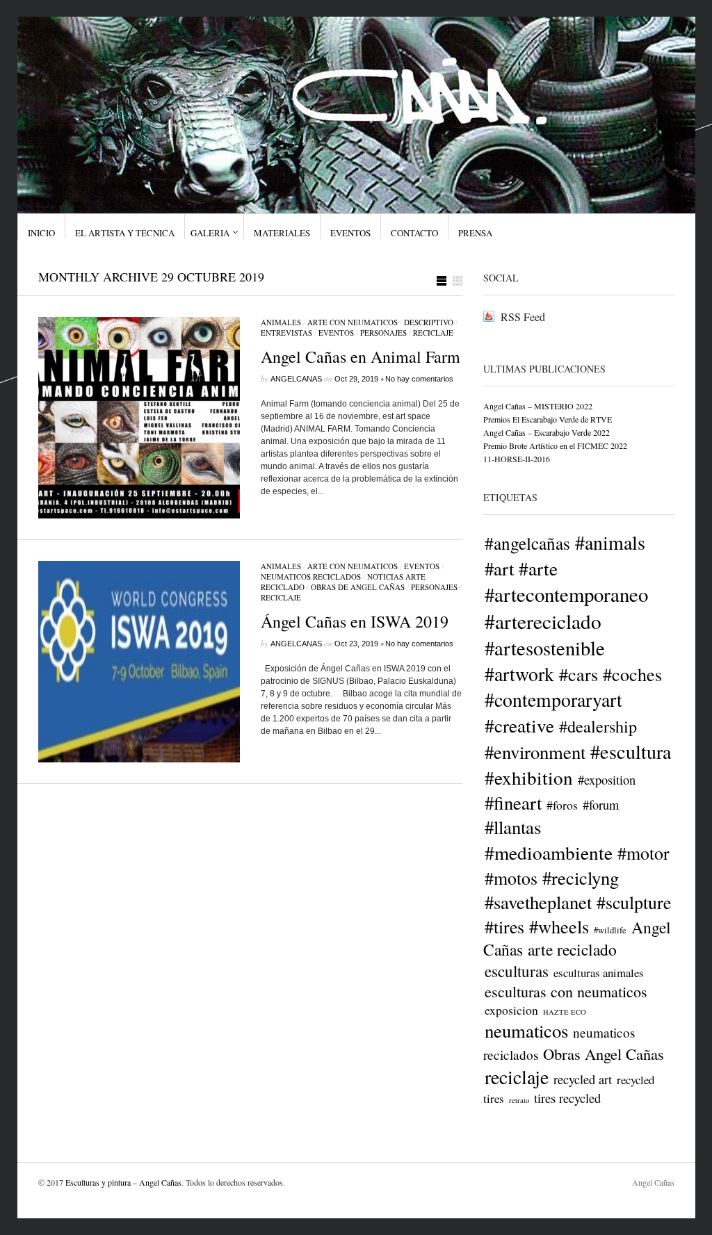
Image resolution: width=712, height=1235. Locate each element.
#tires (504, 926)
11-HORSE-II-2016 (516, 458)
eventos (336, 332)
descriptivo (428, 322)
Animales (281, 322)
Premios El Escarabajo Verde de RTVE (547, 419)
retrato (519, 1100)
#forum (601, 804)
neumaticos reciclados (311, 576)
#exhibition (529, 777)
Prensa (475, 233)
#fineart (513, 802)
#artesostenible (545, 648)
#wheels (559, 926)
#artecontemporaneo (566, 594)
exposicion (511, 1009)
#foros (562, 804)
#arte (538, 568)
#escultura (631, 751)
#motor (643, 853)
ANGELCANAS (296, 379)
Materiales (282, 233)
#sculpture (634, 902)
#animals (610, 542)
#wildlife (610, 930)
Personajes (383, 332)
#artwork (519, 674)
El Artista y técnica (125, 233)
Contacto (414, 233)
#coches (632, 674)
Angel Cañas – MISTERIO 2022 (537, 405)
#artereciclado (543, 621)
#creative (519, 725)
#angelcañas (527, 543)
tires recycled (567, 1098)
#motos (511, 878)
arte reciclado (572, 949)
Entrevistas (286, 332)
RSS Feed (523, 316)
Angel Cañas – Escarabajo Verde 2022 (546, 432)
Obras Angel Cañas (603, 1053)
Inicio (41, 233)
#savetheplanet (538, 902)
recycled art (582, 1079)
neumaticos (526, 1030)
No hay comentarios (419, 379)
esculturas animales (598, 973)
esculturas (517, 970)
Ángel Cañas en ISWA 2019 (354, 621)
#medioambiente (549, 852)
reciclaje (433, 332)
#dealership (598, 725)
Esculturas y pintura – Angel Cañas (123, 1182)
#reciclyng (580, 877)
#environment (535, 751)
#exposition (607, 779)
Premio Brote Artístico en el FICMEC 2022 (555, 445)
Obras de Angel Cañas (358, 587)
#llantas (513, 827)
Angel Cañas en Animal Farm (360, 356)
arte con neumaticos (352, 322)
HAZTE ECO (564, 1012)
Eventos (350, 233)
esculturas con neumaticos (566, 991)
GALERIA (210, 233)
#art (499, 568)
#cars (578, 674)
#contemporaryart (553, 699)
